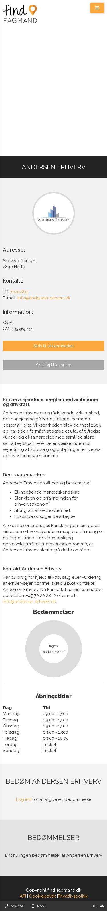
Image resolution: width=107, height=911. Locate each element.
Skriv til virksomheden (53, 346)
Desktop (17, 906)
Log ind (23, 799)
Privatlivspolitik (73, 896)
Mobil (41, 906)
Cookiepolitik (42, 896)
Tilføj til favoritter (55, 365)
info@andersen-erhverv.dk (29, 601)
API (23, 896)
